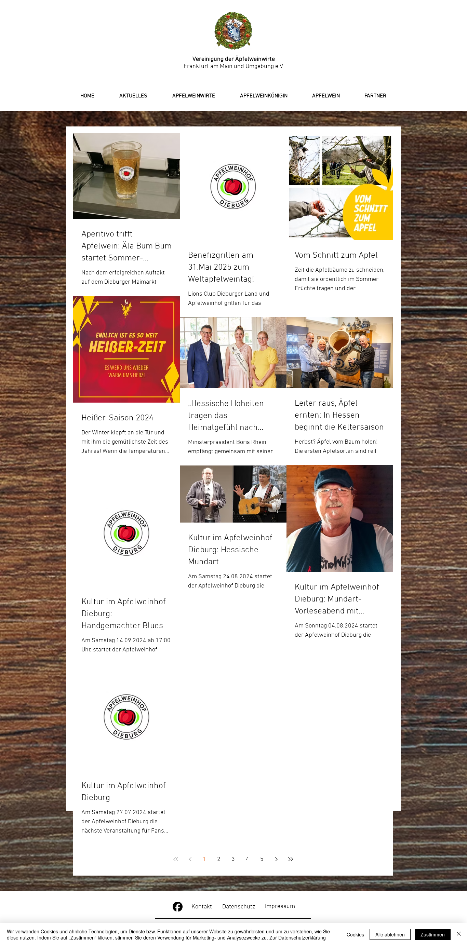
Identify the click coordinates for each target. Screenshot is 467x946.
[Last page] (290, 859)
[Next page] (276, 859)
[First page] (176, 859)
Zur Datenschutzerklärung (297, 937)
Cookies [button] (355, 934)
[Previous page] (190, 859)
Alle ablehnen (390, 934)
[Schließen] (459, 934)
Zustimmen (433, 934)
